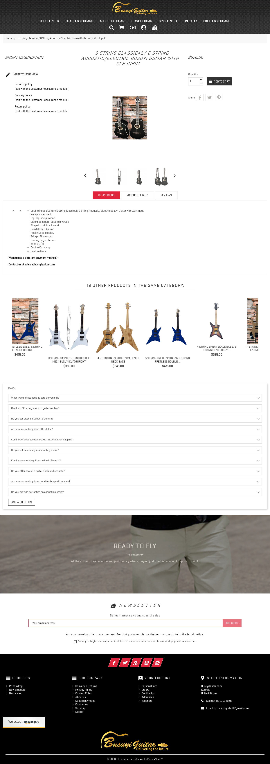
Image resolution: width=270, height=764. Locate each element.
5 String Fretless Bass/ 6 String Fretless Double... (136, 360)
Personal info (149, 686)
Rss (140, 660)
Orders (145, 689)
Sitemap (80, 708)
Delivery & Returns (86, 686)
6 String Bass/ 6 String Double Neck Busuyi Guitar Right (38, 360)
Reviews (166, 195)
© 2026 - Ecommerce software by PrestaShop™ (135, 759)
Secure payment (85, 700)
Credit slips (148, 693)
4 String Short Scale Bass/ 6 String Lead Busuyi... (185, 348)
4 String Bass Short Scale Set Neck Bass (87, 360)
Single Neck (168, 21)
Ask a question (21, 502)
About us (80, 697)
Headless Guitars (79, 21)
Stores (79, 711)
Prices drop (16, 686)
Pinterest (218, 97)
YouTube (151, 660)
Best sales (15, 693)
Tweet (209, 97)
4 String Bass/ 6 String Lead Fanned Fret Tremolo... (235, 348)
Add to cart (221, 81)
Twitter (130, 660)
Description (106, 195)
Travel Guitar (141, 21)
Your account (157, 678)
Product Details (138, 195)
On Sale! (190, 21)
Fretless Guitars (216, 21)
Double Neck (49, 21)
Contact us (81, 704)
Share (199, 97)
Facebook (119, 660)
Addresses (147, 697)
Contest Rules (83, 693)
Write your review (22, 74)
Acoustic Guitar (112, 21)
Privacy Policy (83, 689)
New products (17, 689)
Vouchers (146, 700)
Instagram (162, 660)
